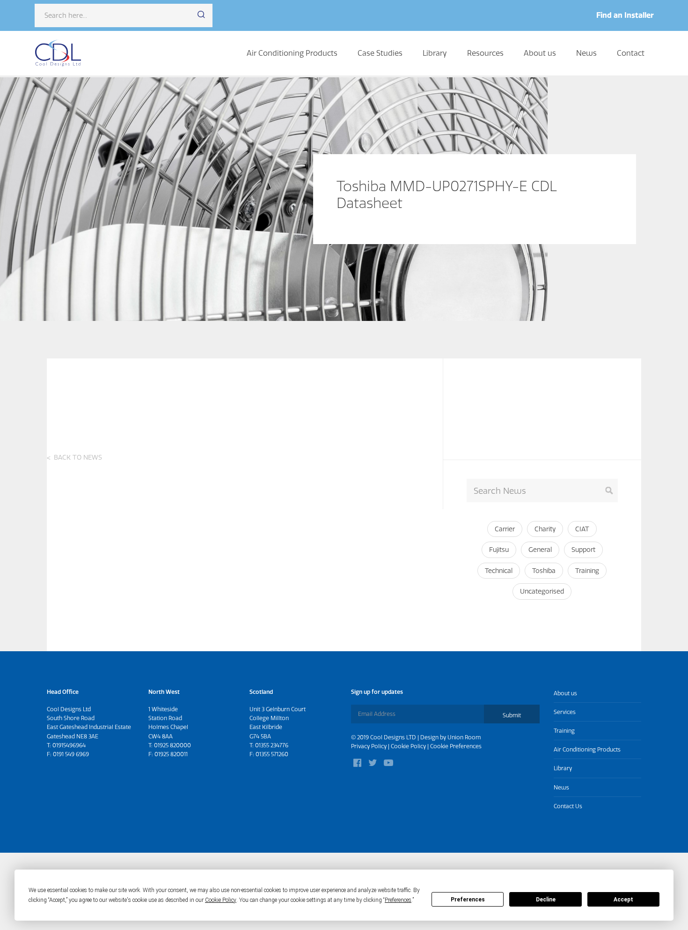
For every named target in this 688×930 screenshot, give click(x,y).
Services (565, 711)
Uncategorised (542, 591)
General (540, 549)
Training (587, 570)
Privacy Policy (369, 746)
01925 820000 (172, 745)
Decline (546, 899)
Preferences (468, 899)
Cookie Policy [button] (220, 900)
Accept (623, 899)
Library (435, 53)
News (586, 53)
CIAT (582, 529)
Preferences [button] (398, 900)
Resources (485, 53)
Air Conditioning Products (292, 53)
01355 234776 (271, 745)
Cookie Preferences (456, 746)
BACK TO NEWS (78, 457)
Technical (498, 570)
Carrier (505, 529)
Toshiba (544, 570)
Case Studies (380, 53)
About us (540, 53)
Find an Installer (625, 15)
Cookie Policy (408, 746)
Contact (630, 53)
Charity (545, 529)
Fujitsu (499, 549)
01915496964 (69, 745)
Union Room (464, 737)
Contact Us (568, 806)
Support (583, 549)
